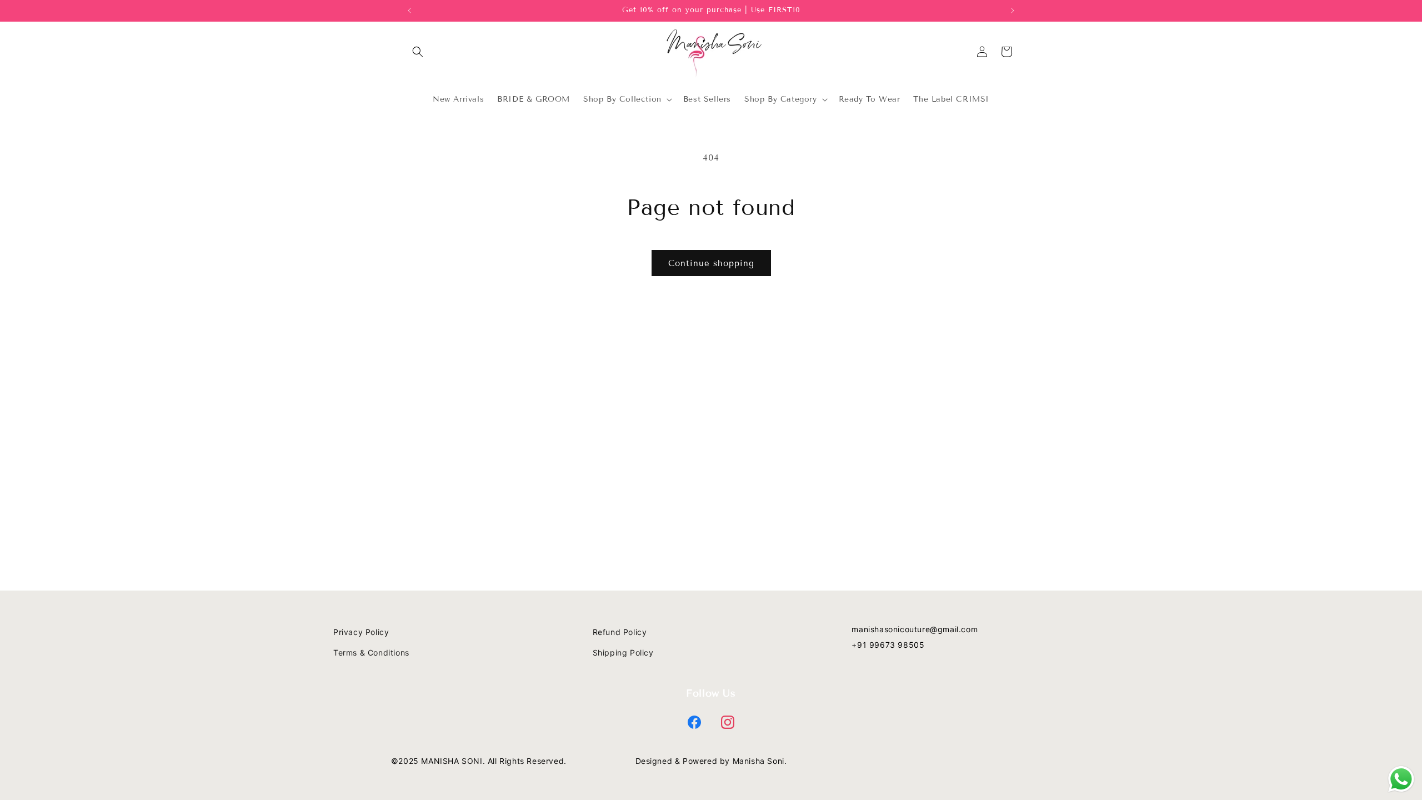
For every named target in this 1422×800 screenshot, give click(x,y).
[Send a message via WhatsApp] (1401, 779)
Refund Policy (620, 632)
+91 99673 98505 (888, 644)
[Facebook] (694, 722)
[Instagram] (728, 722)
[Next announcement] (1012, 10)
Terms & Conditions (371, 652)
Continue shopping (711, 263)
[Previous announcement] (409, 10)
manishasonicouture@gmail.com (915, 629)
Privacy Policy (361, 632)
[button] (417, 51)
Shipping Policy (623, 652)
